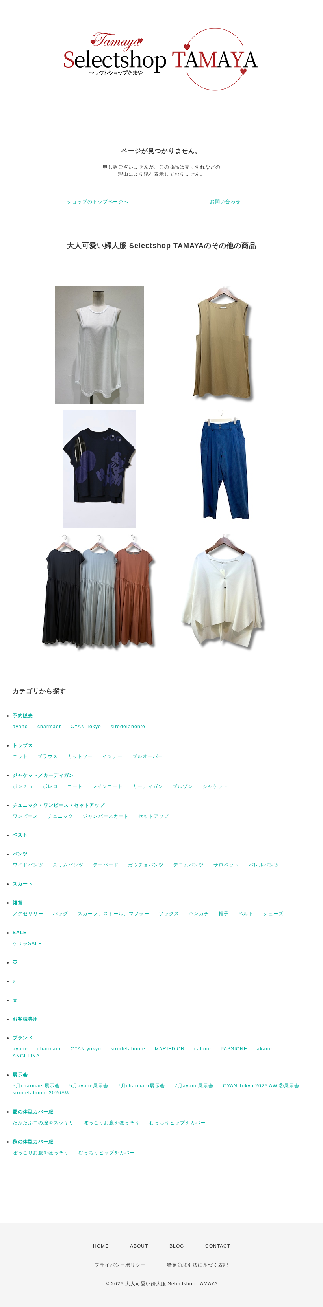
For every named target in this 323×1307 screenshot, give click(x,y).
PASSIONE (234, 1049)
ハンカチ (199, 913)
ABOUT (139, 1246)
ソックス (169, 913)
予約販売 (23, 715)
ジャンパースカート (106, 816)
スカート (23, 884)
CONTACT (217, 1246)
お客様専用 (25, 1019)
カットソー (80, 756)
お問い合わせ (225, 201)
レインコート (107, 786)
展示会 (20, 1075)
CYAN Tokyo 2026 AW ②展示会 (261, 1086)
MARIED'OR (170, 1049)
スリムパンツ (68, 865)
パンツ (20, 854)
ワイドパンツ (28, 865)
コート (75, 786)
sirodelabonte (128, 726)
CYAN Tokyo (86, 726)
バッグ (60, 913)
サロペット (226, 865)
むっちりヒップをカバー (177, 1122)
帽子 (224, 913)
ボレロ (50, 786)
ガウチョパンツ (146, 865)
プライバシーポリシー (120, 1265)
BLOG (176, 1246)
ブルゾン (183, 786)
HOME (101, 1246)
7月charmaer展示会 (141, 1086)
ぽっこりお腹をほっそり (112, 1122)
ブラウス (47, 756)
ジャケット (215, 786)
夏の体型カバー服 (33, 1111)
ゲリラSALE (27, 943)
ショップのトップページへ (97, 201)
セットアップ (153, 816)
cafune (202, 1049)
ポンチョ (23, 786)
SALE (20, 932)
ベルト (246, 913)
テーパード (106, 865)
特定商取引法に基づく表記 (197, 1265)
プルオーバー (147, 756)
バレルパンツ (264, 865)
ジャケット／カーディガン (43, 775)
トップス (23, 745)
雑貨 (18, 902)
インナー (112, 756)
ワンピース (25, 816)
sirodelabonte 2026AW (41, 1093)
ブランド (23, 1038)
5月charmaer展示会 (36, 1086)
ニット (20, 756)
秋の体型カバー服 (33, 1141)
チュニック (60, 816)
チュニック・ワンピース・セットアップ (59, 805)
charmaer (49, 726)
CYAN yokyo (86, 1049)
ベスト (20, 835)
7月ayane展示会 (193, 1086)
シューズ (273, 913)
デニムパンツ (188, 865)
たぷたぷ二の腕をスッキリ (43, 1122)
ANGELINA (26, 1056)
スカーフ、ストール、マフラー (113, 913)
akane (264, 1049)
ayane (20, 726)
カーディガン (147, 786)
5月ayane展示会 (88, 1086)
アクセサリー (28, 913)
